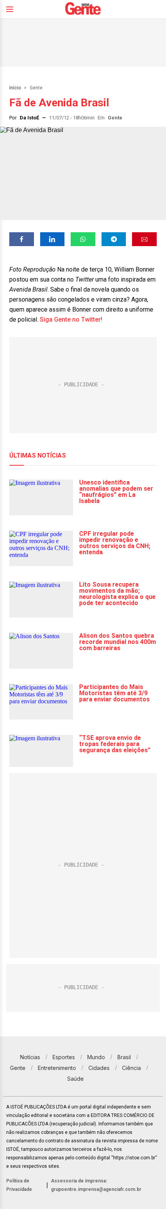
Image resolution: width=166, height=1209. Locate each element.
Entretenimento (57, 1068)
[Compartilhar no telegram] (114, 239)
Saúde (75, 1078)
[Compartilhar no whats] (83, 239)
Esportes (64, 1057)
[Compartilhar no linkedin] (52, 239)
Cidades (99, 1068)
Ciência (131, 1068)
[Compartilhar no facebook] (21, 239)
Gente (36, 88)
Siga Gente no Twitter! (71, 319)
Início (15, 88)
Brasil (124, 1057)
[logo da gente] (83, 9)
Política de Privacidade (19, 1185)
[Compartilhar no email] (144, 239)
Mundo (96, 1057)
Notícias (30, 1057)
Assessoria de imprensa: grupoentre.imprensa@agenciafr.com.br (96, 1185)
